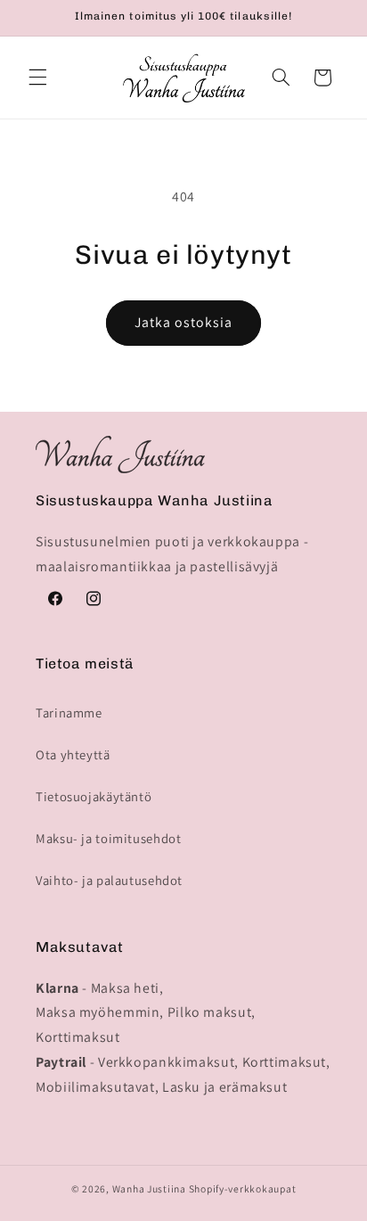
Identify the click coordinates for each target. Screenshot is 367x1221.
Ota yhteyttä (73, 754)
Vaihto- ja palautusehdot (109, 880)
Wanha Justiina (149, 1188)
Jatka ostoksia (184, 322)
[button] (37, 77)
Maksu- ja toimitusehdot (109, 838)
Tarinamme (69, 712)
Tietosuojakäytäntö (93, 796)
